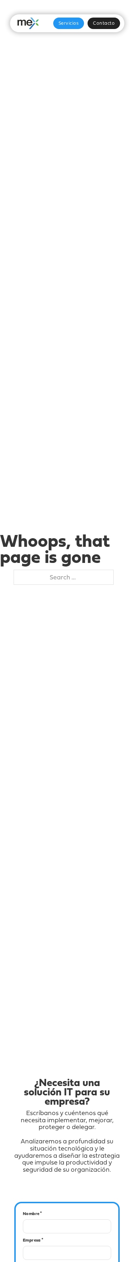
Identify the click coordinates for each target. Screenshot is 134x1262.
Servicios (69, 23)
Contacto (104, 23)
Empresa (32, 1240)
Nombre (31, 1213)
